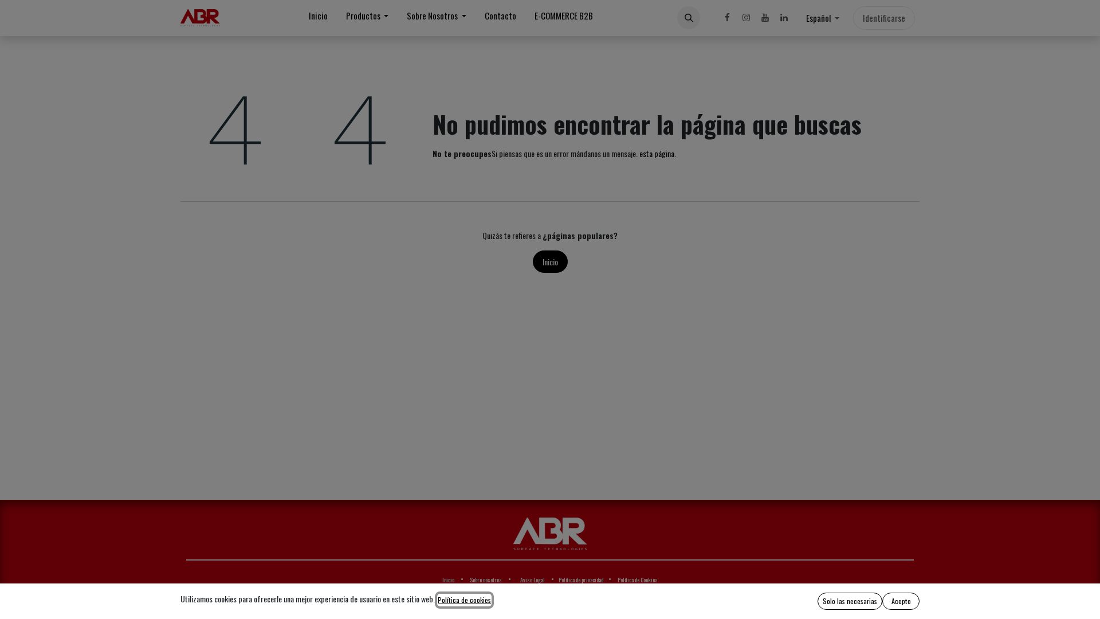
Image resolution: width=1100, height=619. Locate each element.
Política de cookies (464, 599)
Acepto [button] (901, 601)
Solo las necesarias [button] (850, 601)
